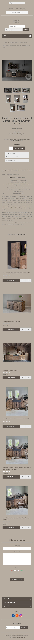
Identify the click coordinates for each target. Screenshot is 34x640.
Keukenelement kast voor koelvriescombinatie (16, 273)
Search (26, 29)
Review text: (17, 551)
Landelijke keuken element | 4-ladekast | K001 (16, 419)
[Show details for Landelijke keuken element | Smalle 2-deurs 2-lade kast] (17, 500)
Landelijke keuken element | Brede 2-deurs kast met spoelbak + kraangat (17, 468)
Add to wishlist (11, 153)
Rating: (17, 567)
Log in (16, 8)
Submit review (17, 579)
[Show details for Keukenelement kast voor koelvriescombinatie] (17, 255)
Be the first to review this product (17, 134)
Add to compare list (13, 156)
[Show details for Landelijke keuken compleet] (17, 352)
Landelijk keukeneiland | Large (11, 321)
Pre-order (11, 378)
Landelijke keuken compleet (11, 370)
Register (11, 8)
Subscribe (24, 627)
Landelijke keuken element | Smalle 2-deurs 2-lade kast (16, 518)
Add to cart (19, 148)
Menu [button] (4, 36)
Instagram (20, 615)
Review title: (17, 545)
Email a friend (11, 160)
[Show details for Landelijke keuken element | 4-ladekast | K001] (17, 401)
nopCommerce (20, 637)
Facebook (13, 615)
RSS (17, 615)
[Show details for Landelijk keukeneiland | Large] (17, 303)
